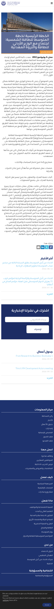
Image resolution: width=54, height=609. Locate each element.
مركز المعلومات (44, 409)
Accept (47, 605)
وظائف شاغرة (47, 456)
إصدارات (49, 428)
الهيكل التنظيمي (46, 555)
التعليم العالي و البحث (44, 511)
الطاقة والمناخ (47, 527)
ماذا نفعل (47, 500)
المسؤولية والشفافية (44, 575)
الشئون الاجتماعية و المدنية (41, 515)
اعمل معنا (47, 449)
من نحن (48, 544)
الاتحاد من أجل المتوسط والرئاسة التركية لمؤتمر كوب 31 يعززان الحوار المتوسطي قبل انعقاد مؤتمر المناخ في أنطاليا (27, 281)
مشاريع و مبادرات (45, 492)
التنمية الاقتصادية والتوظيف (41, 507)
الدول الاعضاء (47, 551)
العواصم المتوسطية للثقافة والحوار (38, 536)
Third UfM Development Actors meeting (34, 368)
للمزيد (50, 293)
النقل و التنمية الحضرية (43, 523)
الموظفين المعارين (45, 460)
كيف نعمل (46, 476)
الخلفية (50, 563)
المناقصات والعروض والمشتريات (39, 468)
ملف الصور (48, 436)
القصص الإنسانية (45, 432)
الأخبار (50, 420)
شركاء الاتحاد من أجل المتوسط (40, 559)
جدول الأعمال (47, 424)
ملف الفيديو (48, 440)
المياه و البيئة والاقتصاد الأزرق (41, 519)
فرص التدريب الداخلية (44, 464)
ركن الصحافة (47, 416)
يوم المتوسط (47, 532)
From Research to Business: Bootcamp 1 (34, 356)
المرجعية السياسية (45, 483)
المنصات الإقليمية (45, 487)
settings (6, 600)
